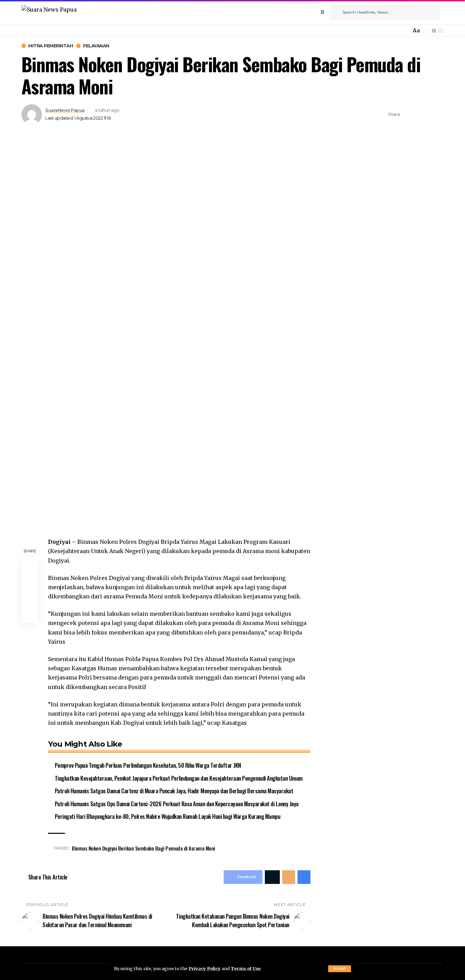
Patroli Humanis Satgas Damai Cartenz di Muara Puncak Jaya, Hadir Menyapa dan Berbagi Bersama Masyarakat (174, 790)
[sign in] (394, 30)
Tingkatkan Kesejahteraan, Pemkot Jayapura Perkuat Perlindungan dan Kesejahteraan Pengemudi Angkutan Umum (179, 778)
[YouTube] (315, 12)
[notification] (404, 30)
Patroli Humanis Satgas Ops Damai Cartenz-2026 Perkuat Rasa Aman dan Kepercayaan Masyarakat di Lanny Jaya (177, 803)
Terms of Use (245, 968)
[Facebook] (300, 12)
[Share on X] (417, 114)
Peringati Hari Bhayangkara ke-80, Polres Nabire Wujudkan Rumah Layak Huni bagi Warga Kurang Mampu (167, 816)
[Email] (428, 114)
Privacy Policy (205, 968)
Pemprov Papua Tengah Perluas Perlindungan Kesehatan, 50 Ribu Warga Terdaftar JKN (148, 765)
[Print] (439, 114)
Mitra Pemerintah (50, 46)
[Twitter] (307, 12)
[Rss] (322, 12)
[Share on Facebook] (407, 114)
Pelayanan (96, 46)
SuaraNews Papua (65, 110)
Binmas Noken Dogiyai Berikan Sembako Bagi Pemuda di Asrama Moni (143, 848)
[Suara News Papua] (49, 12)
